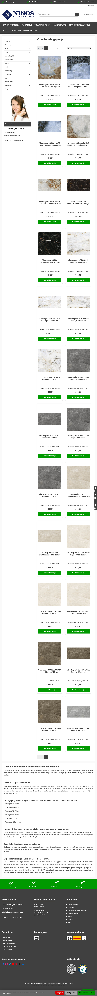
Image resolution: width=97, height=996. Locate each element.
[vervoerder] (69, 938)
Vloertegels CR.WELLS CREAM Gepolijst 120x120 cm (78, 495)
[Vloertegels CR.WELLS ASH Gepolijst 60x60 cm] (78, 419)
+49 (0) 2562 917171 (11, 132)
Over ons (71, 908)
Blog (69, 922)
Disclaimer (6, 937)
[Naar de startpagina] (18, 14)
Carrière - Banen (73, 914)
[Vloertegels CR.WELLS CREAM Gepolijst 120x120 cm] (78, 477)
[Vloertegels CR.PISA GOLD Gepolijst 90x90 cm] (49, 360)
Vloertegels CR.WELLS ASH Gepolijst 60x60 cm (78, 437)
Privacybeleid (7, 940)
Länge (7, 52)
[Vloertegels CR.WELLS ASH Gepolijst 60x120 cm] (49, 419)
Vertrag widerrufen (9, 946)
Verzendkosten (73, 905)
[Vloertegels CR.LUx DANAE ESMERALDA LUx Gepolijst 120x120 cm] (49, 68)
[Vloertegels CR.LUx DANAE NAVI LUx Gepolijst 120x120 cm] (78, 68)
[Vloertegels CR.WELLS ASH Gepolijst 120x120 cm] (78, 360)
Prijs (6, 89)
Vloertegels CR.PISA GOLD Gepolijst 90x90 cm (49, 378)
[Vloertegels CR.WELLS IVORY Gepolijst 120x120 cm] (78, 536)
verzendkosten (43, 983)
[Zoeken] (77, 15)
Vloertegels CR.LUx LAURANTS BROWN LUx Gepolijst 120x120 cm (49, 261)
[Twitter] (9, 964)
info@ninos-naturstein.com (12, 136)
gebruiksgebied (10, 56)
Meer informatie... (7, 993)
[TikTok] (19, 964)
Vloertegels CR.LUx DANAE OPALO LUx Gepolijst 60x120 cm (50, 203)
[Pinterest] (16, 964)
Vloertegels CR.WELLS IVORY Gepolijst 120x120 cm (78, 554)
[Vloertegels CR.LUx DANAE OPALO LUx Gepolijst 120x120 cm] (78, 126)
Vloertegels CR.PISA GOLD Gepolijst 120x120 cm (78, 261)
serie (6, 78)
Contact (70, 920)
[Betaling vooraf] (36, 938)
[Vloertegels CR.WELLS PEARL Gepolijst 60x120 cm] (78, 712)
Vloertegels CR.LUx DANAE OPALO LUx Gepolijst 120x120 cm (78, 144)
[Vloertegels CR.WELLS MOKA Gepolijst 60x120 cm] (78, 653)
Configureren (71, 993)
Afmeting (8, 45)
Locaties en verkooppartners (77, 911)
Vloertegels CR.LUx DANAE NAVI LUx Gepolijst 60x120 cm (49, 144)
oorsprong (8, 71)
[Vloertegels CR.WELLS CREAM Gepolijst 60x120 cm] (49, 536)
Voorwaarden (7, 949)
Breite (7, 48)
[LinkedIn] (22, 964)
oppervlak (8, 74)
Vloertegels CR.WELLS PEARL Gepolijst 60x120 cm (78, 729)
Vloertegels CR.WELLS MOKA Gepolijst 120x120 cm (49, 671)
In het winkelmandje (50, 104)
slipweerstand (9, 82)
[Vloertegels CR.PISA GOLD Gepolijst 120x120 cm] (78, 243)
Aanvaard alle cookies (86, 993)
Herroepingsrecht (9, 943)
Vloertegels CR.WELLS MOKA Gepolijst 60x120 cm (78, 671)
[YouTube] (13, 964)
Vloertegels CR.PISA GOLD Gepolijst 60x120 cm (78, 320)
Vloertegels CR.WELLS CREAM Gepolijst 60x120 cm (50, 554)
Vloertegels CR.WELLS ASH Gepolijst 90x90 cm (49, 495)
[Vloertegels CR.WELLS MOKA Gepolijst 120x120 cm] (49, 653)
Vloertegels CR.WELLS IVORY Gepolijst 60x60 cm (49, 612)
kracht (7, 63)
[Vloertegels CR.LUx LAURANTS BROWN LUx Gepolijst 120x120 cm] (49, 243)
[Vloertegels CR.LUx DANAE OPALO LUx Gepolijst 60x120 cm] (49, 185)
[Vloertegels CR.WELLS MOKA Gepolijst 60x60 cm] (49, 712)
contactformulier (18, 141)
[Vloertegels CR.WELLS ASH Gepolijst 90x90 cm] (49, 477)
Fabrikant (8, 41)
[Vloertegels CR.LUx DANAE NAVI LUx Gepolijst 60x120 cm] (49, 126)
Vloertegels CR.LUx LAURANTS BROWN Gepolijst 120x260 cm (78, 203)
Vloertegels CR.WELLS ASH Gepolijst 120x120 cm (78, 378)
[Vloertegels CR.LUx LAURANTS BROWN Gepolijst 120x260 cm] (78, 185)
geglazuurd (9, 60)
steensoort (8, 85)
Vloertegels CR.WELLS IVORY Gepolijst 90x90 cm (78, 612)
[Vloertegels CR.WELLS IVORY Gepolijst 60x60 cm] (49, 595)
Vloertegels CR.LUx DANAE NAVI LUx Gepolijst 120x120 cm (78, 86)
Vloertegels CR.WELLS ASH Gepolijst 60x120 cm (49, 437)
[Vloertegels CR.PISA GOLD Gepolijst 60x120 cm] (78, 302)
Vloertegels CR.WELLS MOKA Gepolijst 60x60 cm (49, 729)
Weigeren (60, 993)
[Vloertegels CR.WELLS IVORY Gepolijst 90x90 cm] (78, 595)
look (6, 67)
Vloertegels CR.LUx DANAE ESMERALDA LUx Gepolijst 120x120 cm (49, 86)
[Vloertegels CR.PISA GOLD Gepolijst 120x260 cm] (49, 302)
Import (70, 916)
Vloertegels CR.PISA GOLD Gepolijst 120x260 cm (49, 320)
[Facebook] (3, 964)
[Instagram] (6, 964)
